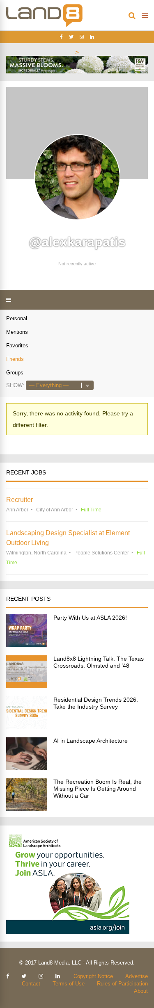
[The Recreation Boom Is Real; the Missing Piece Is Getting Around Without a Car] (26, 808)
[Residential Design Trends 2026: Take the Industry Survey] (26, 726)
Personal (16, 318)
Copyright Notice (93, 976)
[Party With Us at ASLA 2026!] (26, 644)
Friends (15, 359)
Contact (31, 984)
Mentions (17, 332)
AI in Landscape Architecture (90, 740)
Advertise (136, 976)
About (141, 991)
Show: (15, 385)
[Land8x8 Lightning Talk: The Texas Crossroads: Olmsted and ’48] (26, 685)
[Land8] (44, 25)
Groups (14, 372)
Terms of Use (69, 984)
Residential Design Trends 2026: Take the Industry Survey (95, 703)
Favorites (17, 345)
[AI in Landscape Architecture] (26, 767)
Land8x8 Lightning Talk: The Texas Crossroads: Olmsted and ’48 (98, 662)
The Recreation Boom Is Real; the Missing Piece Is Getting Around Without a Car (97, 788)
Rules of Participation (122, 984)
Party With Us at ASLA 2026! (90, 617)
